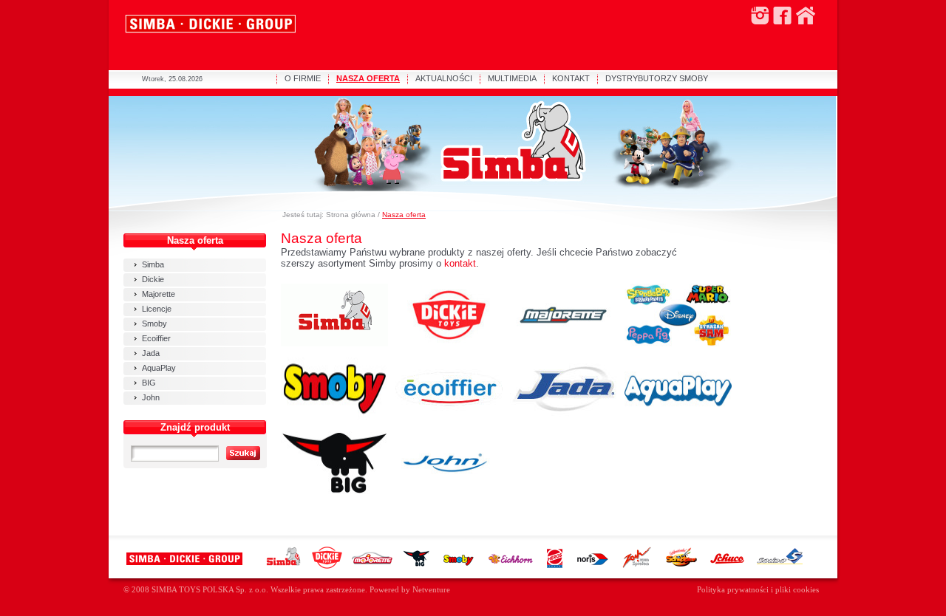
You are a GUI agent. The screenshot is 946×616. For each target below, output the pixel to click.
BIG (149, 382)
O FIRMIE (303, 78)
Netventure (431, 590)
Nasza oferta (404, 215)
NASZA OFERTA (368, 78)
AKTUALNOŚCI (443, 78)
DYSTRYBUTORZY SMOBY (656, 78)
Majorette (158, 294)
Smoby (154, 323)
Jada (151, 353)
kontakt (460, 263)
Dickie (153, 279)
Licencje (156, 308)
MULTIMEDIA (512, 78)
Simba (153, 264)
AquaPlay (159, 367)
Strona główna (350, 215)
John (151, 397)
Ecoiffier (156, 338)
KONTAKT (571, 78)
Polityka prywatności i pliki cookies (758, 590)
